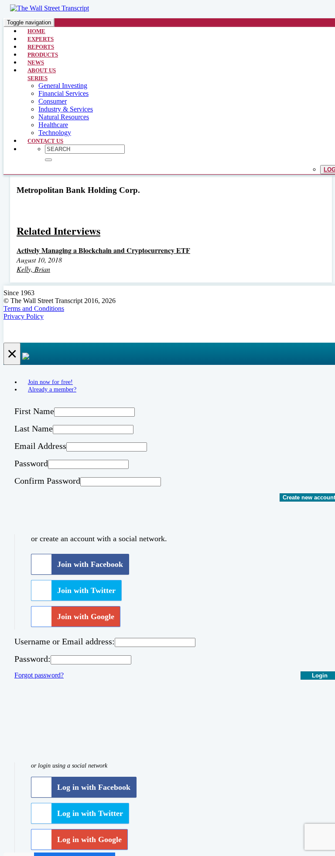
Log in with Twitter (90, 813)
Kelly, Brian (33, 268)
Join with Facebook (90, 564)
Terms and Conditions (33, 308)
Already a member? (52, 389)
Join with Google (85, 616)
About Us (41, 70)
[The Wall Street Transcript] (49, 8)
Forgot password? (39, 675)
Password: (32, 659)
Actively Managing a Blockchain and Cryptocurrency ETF (103, 250)
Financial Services (63, 93)
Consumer (52, 101)
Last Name (33, 428)
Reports (40, 47)
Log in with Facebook (93, 787)
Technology (54, 132)
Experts (40, 39)
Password (31, 463)
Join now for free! (50, 381)
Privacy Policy (23, 316)
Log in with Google (89, 839)
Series (37, 78)
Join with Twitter (86, 590)
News (35, 62)
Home (36, 31)
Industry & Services (65, 109)
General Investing (62, 85)
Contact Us (45, 141)
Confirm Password (47, 480)
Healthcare (53, 124)
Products (42, 54)
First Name (34, 411)
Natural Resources (63, 117)
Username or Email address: (64, 641)
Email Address (40, 446)
